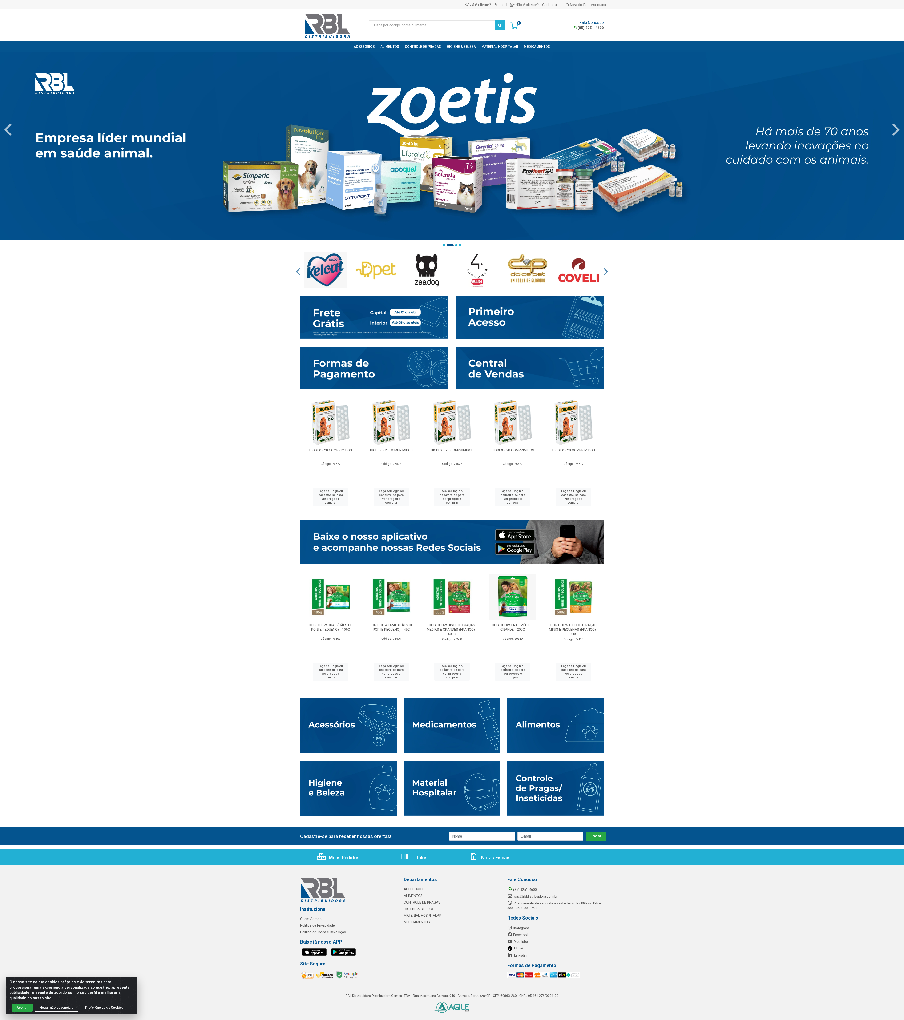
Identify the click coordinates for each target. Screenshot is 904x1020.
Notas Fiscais (495, 857)
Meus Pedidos (343, 857)
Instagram (521, 928)
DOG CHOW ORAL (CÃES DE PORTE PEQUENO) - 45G (391, 627)
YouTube (520, 942)
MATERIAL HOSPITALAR (422, 915)
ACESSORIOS (414, 889)
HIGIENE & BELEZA (418, 909)
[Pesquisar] (500, 25)
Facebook (521, 935)
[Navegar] (8, 129)
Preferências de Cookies (104, 1007)
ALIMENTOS (413, 896)
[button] (444, 245)
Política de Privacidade (317, 925)
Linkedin (520, 955)
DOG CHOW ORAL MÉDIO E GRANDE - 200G (512, 627)
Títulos (419, 857)
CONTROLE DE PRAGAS (422, 902)
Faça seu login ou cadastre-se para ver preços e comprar (330, 496)
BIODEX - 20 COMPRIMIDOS (330, 450)
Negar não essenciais (56, 1007)
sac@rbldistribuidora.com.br (535, 896)
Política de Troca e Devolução (323, 932)
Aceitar (22, 1007)
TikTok (518, 948)
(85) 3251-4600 (590, 28)
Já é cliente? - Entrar (487, 5)
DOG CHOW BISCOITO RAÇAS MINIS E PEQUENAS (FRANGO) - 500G (573, 629)
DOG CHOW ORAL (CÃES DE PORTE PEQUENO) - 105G (330, 627)
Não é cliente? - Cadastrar (536, 5)
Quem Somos (311, 919)
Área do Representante (588, 5)
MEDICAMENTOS (417, 922)
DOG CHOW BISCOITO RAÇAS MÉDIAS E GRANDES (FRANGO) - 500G (452, 629)
